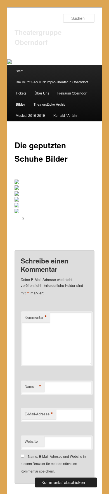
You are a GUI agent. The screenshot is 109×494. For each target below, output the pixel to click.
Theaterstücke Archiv (49, 104)
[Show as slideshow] (31, 176)
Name (33, 386)
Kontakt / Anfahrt (65, 115)
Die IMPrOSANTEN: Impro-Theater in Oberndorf (52, 81)
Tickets (21, 93)
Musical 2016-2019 (30, 115)
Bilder (20, 104)
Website (31, 441)
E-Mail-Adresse (39, 414)
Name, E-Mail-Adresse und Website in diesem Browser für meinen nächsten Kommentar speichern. (53, 463)
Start (19, 70)
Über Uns (42, 93)
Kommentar (36, 317)
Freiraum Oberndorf (72, 93)
